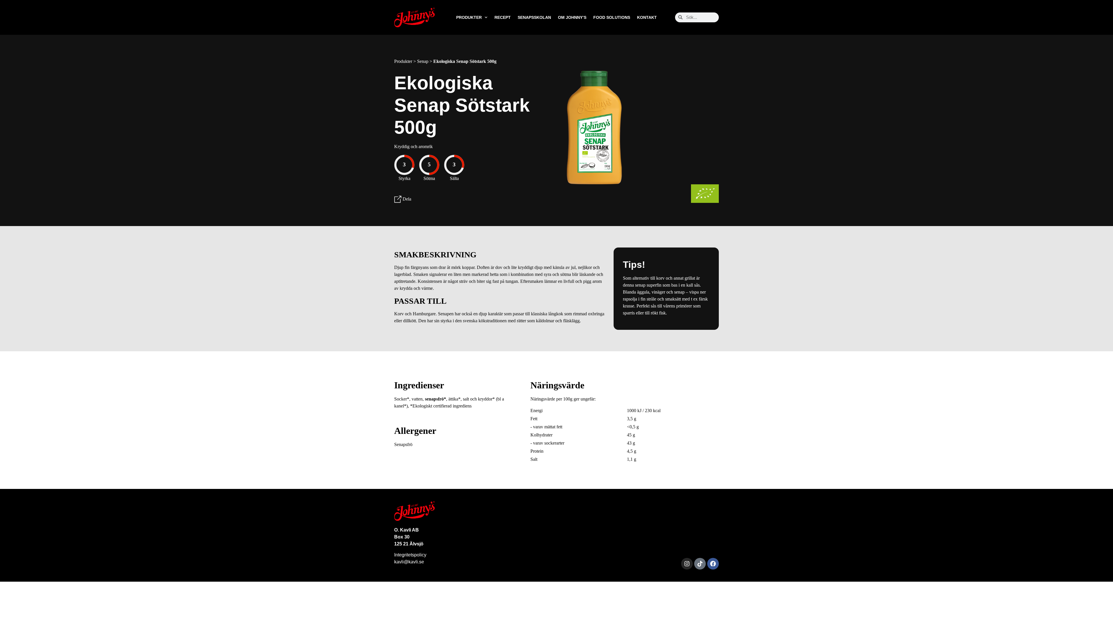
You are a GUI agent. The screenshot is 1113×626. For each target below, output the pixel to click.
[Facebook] (713, 563)
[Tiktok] (700, 563)
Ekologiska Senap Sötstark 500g (465, 61)
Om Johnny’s (572, 17)
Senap (423, 61)
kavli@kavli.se (409, 561)
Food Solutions (611, 17)
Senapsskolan (534, 17)
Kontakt (647, 17)
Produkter (469, 17)
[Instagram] (687, 563)
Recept (502, 17)
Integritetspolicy (410, 554)
